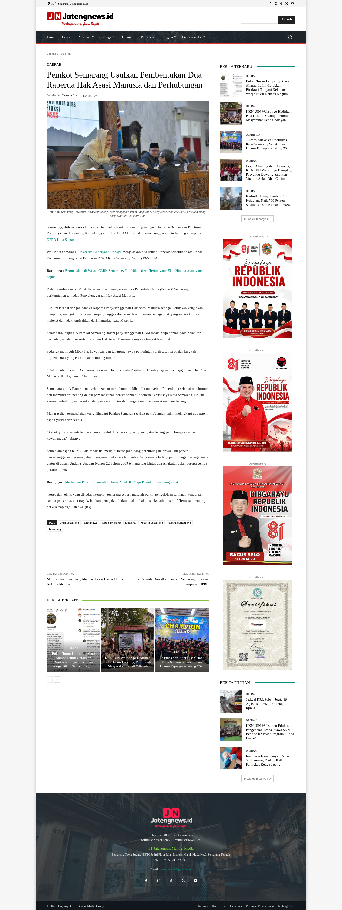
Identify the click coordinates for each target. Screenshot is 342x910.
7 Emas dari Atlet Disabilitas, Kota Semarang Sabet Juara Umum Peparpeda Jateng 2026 (182, 662)
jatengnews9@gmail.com (175, 869)
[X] (287, 4)
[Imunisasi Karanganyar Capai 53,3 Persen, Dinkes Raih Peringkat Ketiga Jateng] (231, 758)
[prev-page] (50, 679)
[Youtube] (292, 4)
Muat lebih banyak (256, 219)
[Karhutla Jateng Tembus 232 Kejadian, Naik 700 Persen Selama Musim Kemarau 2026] (231, 198)
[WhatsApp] (81, 551)
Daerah (66, 54)
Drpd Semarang (69, 522)
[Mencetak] (135, 551)
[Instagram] (275, 4)
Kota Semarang (111, 522)
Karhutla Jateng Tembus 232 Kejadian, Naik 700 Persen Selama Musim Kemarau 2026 (268, 200)
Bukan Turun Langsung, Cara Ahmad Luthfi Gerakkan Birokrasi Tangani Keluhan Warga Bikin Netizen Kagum (73, 660)
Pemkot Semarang (151, 522)
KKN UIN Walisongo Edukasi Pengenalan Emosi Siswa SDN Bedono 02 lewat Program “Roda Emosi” (270, 732)
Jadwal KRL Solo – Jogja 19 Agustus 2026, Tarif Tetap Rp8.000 (266, 704)
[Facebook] (270, 4)
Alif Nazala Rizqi (69, 95)
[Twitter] (183, 880)
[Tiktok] (170, 880)
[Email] (124, 551)
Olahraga (181, 652)
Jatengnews (90, 522)
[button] (289, 36)
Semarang (55, 529)
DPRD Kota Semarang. (63, 239)
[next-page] (57, 679)
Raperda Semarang (179, 522)
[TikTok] (281, 4)
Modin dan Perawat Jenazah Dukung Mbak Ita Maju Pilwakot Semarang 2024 (121, 482)
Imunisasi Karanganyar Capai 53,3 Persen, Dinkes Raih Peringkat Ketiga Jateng (267, 760)
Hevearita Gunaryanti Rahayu (100, 252)
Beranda (52, 54)
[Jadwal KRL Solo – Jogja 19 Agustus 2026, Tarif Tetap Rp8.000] (231, 701)
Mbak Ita (130, 522)
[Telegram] (113, 551)
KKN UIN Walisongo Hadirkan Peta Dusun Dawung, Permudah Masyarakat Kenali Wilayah (127, 662)
